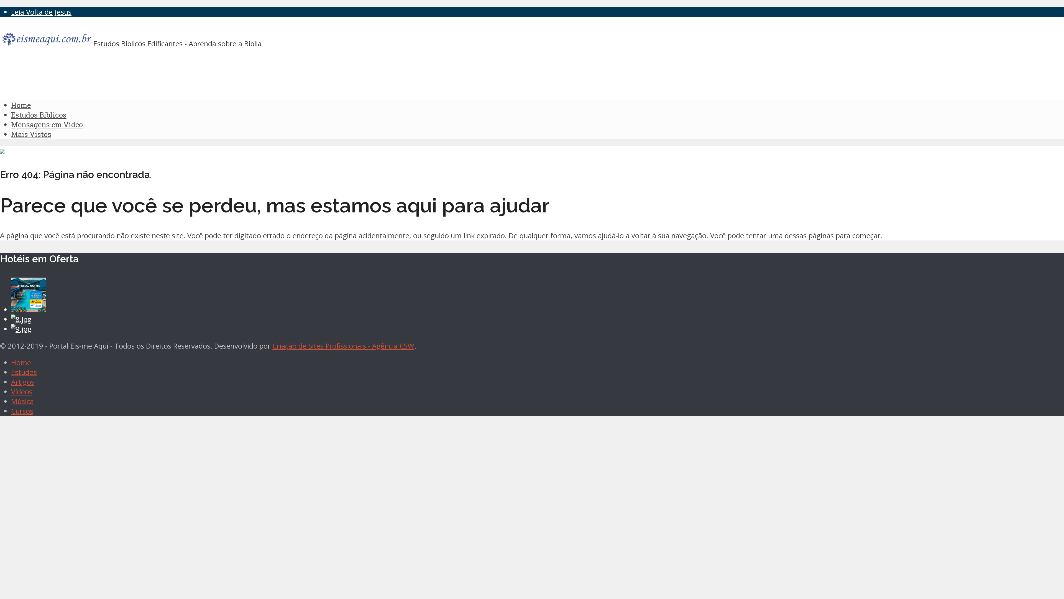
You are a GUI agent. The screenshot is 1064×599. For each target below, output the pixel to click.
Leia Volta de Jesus (41, 12)
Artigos (22, 382)
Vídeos (21, 392)
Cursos (22, 411)
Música (22, 401)
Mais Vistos (31, 134)
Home (21, 105)
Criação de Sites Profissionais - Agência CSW (343, 346)
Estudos (24, 372)
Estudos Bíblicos (38, 115)
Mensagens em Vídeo (47, 124)
